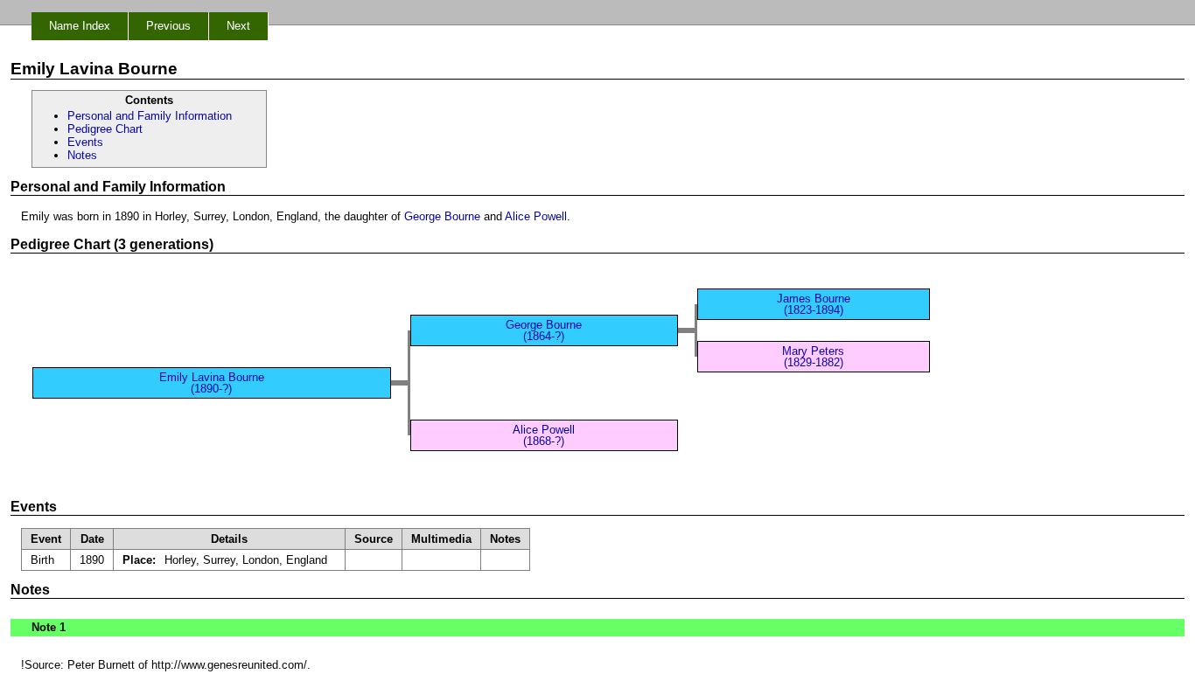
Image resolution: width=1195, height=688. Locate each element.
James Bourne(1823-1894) (813, 304)
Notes (82, 155)
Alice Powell (536, 216)
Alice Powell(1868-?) (544, 435)
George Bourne (442, 216)
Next (238, 25)
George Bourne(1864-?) (544, 330)
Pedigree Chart (105, 129)
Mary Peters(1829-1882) (813, 356)
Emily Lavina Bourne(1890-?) (211, 383)
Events (85, 142)
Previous (168, 25)
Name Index (79, 25)
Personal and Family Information (149, 115)
